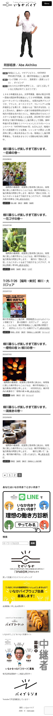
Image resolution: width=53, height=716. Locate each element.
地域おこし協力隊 (33, 332)
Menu (46, 3)
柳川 (20, 203)
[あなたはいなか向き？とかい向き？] (26, 512)
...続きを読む (24, 199)
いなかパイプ (29, 708)
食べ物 (13, 203)
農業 (25, 203)
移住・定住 (15, 332)
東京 (23, 332)
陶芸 (12, 461)
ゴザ (29, 269)
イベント (46, 332)
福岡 (31, 203)
